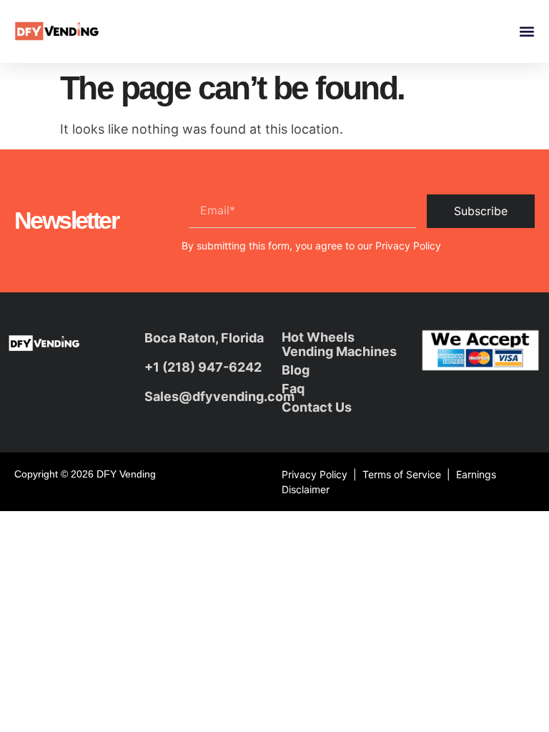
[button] (526, 32)
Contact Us (317, 407)
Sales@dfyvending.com (219, 396)
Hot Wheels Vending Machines (339, 344)
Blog (296, 369)
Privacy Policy (408, 245)
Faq (293, 388)
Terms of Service (401, 474)
